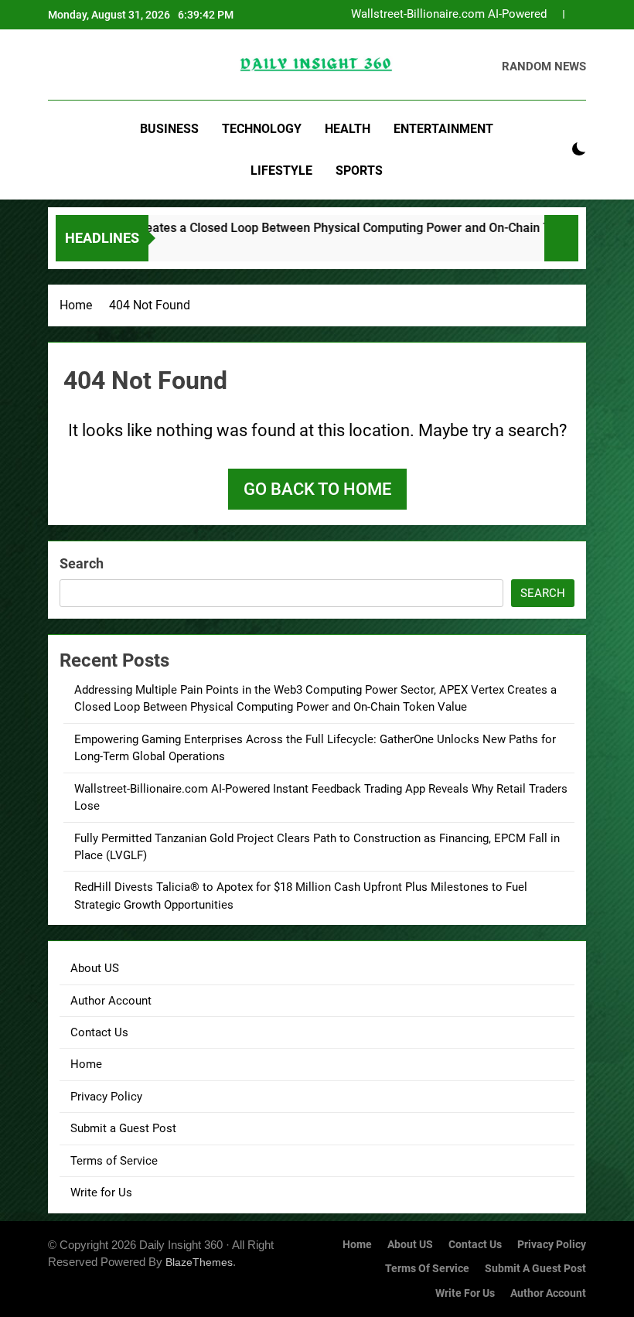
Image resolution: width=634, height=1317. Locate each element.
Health (347, 128)
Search (82, 563)
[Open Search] (552, 149)
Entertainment (443, 128)
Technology (262, 128)
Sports (359, 170)
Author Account (111, 1001)
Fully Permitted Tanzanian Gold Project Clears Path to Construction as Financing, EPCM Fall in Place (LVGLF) (439, 15)
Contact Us (99, 1032)
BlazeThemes (199, 1262)
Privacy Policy (106, 1097)
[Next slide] (575, 14)
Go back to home (317, 489)
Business (169, 128)
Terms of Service (114, 1161)
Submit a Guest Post (123, 1128)
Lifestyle (281, 170)
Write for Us (101, 1192)
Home (86, 1064)
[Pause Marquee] (561, 238)
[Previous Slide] (551, 14)
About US (94, 968)
